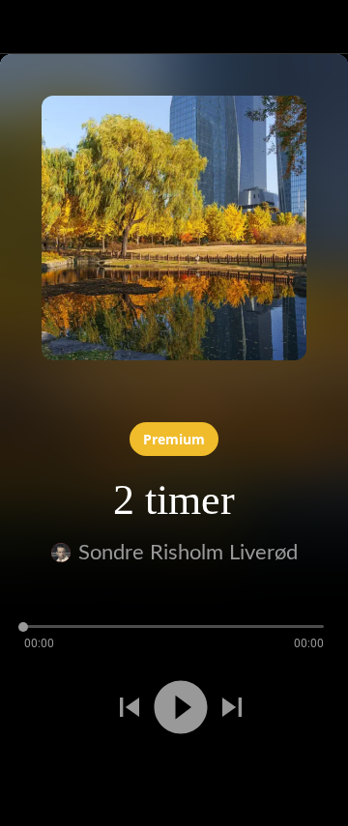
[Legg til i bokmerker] (69, 776)
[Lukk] (27, 27)
